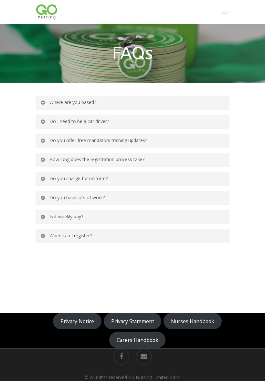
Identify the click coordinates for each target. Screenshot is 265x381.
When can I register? (70, 235)
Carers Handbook (137, 340)
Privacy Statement (132, 321)
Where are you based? (72, 102)
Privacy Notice (77, 321)
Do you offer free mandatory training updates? (98, 140)
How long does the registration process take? (96, 159)
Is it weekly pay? (66, 216)
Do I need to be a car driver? (79, 121)
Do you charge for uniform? (78, 178)
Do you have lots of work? (77, 197)
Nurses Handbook (192, 321)
